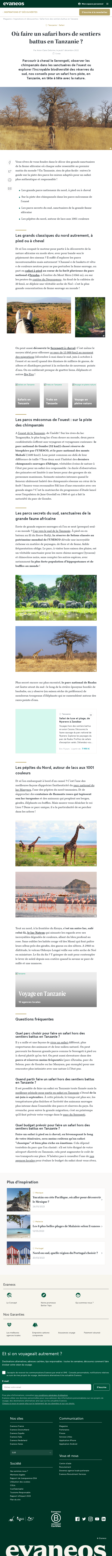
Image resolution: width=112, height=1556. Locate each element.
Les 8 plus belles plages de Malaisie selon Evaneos (66, 1226)
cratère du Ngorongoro (47, 279)
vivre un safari (59, 1042)
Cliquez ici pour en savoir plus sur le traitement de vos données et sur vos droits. (38, 1403)
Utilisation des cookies (20, 1482)
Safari (61, 25)
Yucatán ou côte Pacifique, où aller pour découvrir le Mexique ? (67, 1199)
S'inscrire (101, 1387)
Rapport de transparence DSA (23, 1478)
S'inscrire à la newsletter (94, 12)
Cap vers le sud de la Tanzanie (51, 531)
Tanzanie (52, 25)
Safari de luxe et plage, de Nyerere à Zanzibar (74, 720)
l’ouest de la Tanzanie (31, 433)
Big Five (29, 374)
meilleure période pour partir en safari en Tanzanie (47, 1093)
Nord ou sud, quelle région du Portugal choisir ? (65, 1253)
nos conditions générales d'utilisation (51, 1395)
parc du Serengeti (74, 1115)
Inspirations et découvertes (20, 12)
